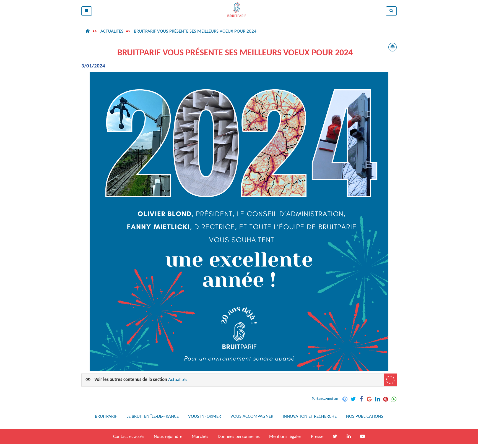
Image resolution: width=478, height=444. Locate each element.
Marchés (200, 436)
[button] (86, 11)
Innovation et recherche (310, 416)
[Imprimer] (392, 47)
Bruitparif (106, 416)
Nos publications (364, 416)
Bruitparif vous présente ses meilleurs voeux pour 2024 (195, 31)
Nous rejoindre (168, 436)
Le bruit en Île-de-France (152, 416)
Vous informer (204, 416)
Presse (317, 436)
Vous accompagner (251, 416)
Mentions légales (285, 436)
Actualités (111, 31)
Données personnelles (239, 436)
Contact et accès (128, 436)
